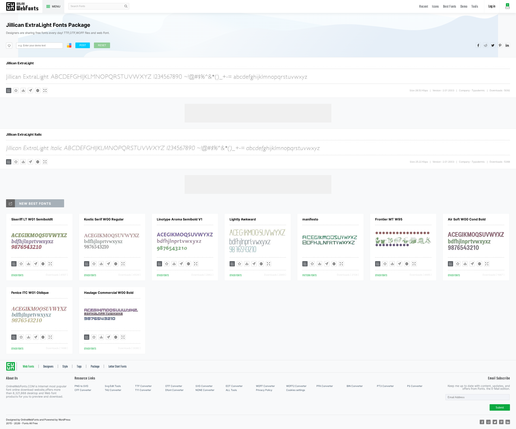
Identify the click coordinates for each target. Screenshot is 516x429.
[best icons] (10, 203)
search (126, 6)
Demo (463, 7)
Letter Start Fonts (117, 366)
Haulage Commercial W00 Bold (108, 293)
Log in (491, 6)
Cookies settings (295, 390)
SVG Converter (204, 385)
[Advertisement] (258, 113)
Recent (423, 7)
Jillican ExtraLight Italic (24, 134)
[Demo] (45, 90)
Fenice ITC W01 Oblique (30, 293)
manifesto (310, 219)
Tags (79, 366)
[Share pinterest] (500, 45)
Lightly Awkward (243, 219)
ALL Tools (231, 390)
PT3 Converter (385, 385)
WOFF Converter (265, 385)
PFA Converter (324, 385)
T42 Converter (113, 390)
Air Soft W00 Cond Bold (467, 219)
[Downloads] (23, 90)
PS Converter (414, 385)
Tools (474, 7)
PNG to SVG (81, 385)
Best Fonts (449, 7)
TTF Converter (143, 385)
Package (95, 366)
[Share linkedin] (507, 45)
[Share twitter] (492, 45)
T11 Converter (143, 390)
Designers (48, 366)
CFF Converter (83, 390)
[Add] (8, 90)
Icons (435, 7)
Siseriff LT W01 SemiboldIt (32, 219)
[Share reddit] (485, 45)
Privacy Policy (264, 390)
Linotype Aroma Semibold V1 (179, 219)
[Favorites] (16, 90)
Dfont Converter (174, 390)
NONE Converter (205, 390)
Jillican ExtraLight (20, 63)
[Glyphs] (30, 90)
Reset (102, 45)
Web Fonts (28, 366)
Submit (500, 407)
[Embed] (37, 90)
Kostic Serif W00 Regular (104, 219)
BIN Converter (355, 385)
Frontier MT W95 (388, 219)
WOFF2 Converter (296, 385)
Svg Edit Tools (113, 385)
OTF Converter (173, 385)
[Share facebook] (478, 45)
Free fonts (24, 6)
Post (82, 45)
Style (65, 366)
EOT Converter (234, 385)
